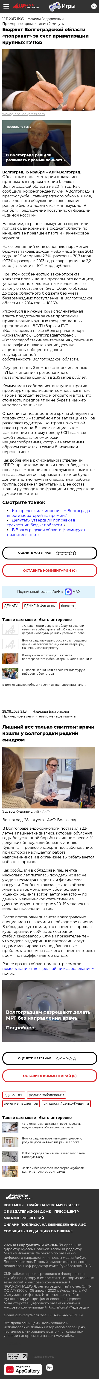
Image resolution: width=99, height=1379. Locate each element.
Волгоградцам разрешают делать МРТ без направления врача (48, 1015)
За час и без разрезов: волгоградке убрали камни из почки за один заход (53, 1169)
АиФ (46, 811)
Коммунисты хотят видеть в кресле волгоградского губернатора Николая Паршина (57, 657)
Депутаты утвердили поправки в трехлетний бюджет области (41, 522)
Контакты (13, 1205)
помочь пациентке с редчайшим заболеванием (48, 968)
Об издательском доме (27, 1211)
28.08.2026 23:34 (15, 711)
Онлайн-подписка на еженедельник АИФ (45, 1225)
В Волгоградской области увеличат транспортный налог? (44, 684)
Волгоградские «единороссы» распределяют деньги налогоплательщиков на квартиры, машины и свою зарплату (54, 644)
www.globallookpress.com (23, 114)
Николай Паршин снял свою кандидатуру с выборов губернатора (53, 671)
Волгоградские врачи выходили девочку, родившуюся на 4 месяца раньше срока (52, 1140)
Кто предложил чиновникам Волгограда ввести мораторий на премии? (48, 513)
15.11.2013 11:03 (13, 19)
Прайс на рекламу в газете (53, 1205)
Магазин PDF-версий (24, 1218)
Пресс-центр (66, 1211)
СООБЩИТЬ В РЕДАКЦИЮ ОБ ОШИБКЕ (38, 1231)
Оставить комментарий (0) (50, 570)
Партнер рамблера (43, 1356)
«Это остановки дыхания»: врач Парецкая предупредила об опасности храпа (52, 1125)
